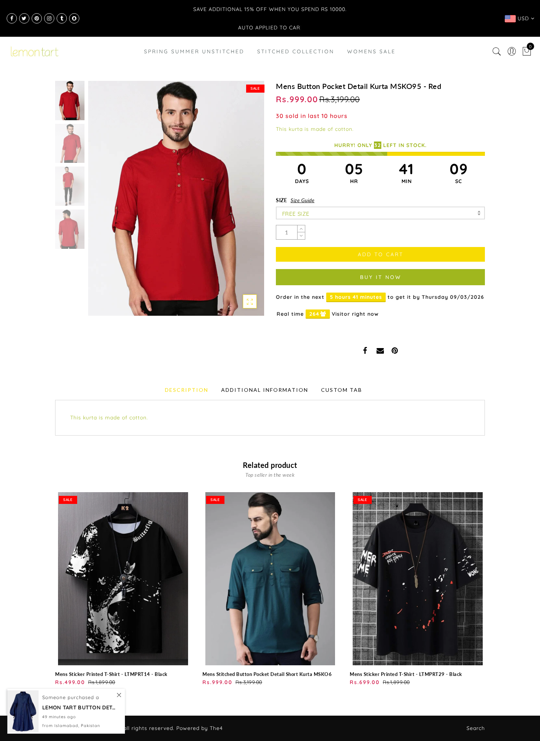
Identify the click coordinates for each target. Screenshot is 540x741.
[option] (176, 198)
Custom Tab (341, 390)
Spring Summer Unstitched (194, 51)
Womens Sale (371, 51)
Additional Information (264, 390)
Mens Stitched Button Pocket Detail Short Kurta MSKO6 (267, 674)
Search (476, 728)
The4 (216, 728)
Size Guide (302, 200)
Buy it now (380, 277)
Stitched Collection (295, 51)
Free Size (296, 213)
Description (186, 390)
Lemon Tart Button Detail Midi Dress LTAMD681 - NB (79, 731)
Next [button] (241, 202)
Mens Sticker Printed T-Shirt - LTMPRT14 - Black (111, 674)
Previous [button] (101, 203)
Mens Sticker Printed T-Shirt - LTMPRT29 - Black (406, 674)
